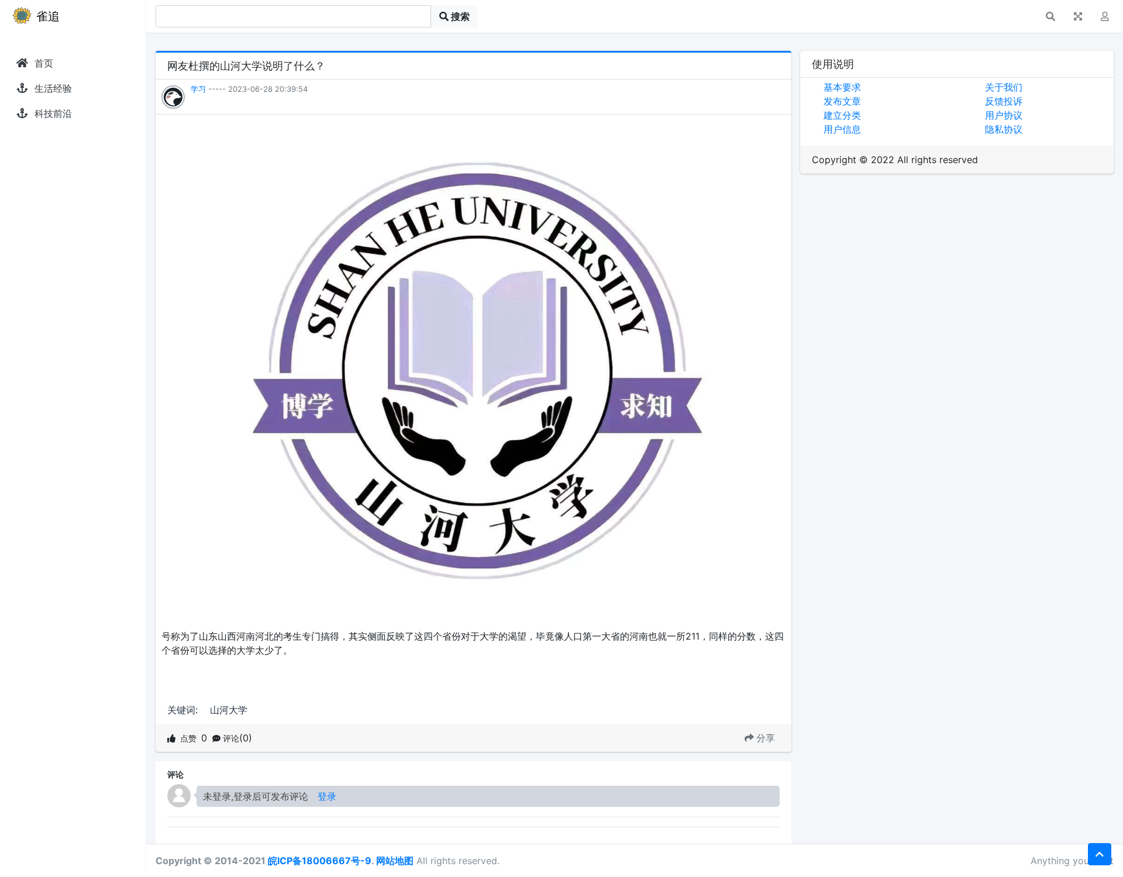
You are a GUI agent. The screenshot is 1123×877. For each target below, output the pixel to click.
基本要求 (842, 87)
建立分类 (842, 115)
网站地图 (395, 860)
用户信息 (842, 129)
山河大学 (228, 710)
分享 (765, 738)
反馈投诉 (1003, 101)
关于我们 (1003, 87)
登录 (327, 796)
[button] (1050, 16)
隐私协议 (1003, 129)
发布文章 (842, 101)
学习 (198, 89)
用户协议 (1003, 115)
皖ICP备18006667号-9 (319, 860)
